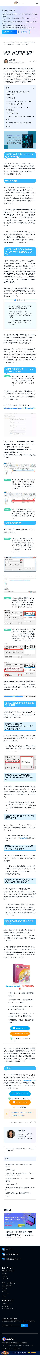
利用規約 (24, 1343)
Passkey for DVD (13, 986)
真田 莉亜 (12, 60)
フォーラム (5, 1293)
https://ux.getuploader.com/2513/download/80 (19, 408)
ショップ (4, 1273)
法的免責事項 (6, 1343)
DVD (17, 42)
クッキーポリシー (7, 1348)
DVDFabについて (7, 1303)
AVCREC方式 (22, 838)
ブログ (4, 1296)
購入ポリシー (20, 1345)
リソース (4, 1288)
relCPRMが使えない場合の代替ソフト (18, 123)
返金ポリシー (29, 1345)
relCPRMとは (10, 98)
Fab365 (4, 1276)
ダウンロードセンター (8, 1271)
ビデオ (4, 1291)
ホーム (6, 42)
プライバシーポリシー (8, 1345)
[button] (9, 32)
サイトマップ (17, 1348)
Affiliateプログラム (7, 1308)
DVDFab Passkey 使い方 (20, 1033)
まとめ (8, 126)
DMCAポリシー (15, 1343)
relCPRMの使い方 (12, 113)
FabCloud (5, 1278)
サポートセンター (7, 1286)
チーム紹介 (5, 1306)
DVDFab (12, 42)
